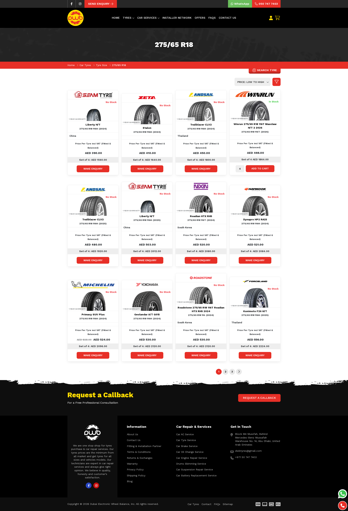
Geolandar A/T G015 (147, 314)
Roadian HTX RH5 (201, 216)
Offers (200, 17)
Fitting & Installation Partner (144, 446)
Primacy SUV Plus (93, 314)
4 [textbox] (240, 168)
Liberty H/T (93, 124)
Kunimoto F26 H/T (255, 311)
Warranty (132, 463)
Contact (206, 504)
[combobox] (253, 82)
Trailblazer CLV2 (201, 124)
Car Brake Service (187, 446)
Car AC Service (185, 434)
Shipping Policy (136, 475)
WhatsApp (241, 3)
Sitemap (228, 504)
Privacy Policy (135, 469)
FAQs (212, 17)
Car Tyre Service (186, 440)
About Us (132, 434)
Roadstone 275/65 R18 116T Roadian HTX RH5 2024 (201, 309)
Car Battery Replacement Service (196, 475)
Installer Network (177, 17)
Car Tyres (86, 65)
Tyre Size (102, 65)
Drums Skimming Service (191, 463)
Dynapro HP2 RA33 (255, 219)
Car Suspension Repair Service (194, 469)
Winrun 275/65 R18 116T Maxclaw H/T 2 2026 (255, 126)
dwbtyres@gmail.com (248, 450)
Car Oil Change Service (190, 451)
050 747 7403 (268, 3)
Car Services (147, 17)
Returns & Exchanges (139, 457)
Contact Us (227, 17)
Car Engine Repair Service (191, 457)
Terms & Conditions (139, 451)
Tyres (127, 17)
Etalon (147, 127)
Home (116, 17)
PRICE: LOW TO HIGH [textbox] (250, 82)
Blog (129, 481)
